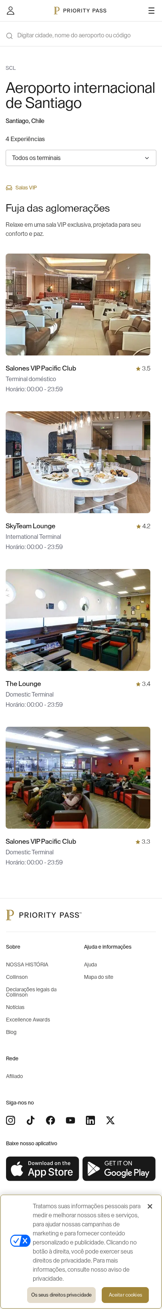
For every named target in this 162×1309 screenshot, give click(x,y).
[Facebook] (50, 1120)
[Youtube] (70, 1120)
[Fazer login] (10, 10)
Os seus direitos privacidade (61, 1294)
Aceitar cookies (125, 1294)
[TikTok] (30, 1120)
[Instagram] (10, 1120)
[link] (42, 1169)
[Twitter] (110, 1120)
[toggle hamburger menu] (151, 10)
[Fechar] (150, 1206)
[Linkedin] (90, 1120)
